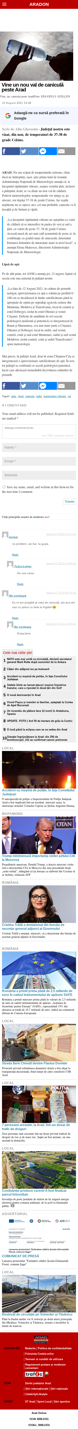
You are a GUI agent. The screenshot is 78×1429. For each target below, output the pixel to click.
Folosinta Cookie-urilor (39, 1353)
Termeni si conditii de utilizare (44, 1359)
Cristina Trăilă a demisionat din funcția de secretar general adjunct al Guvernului (33, 926)
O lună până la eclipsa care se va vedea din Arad (37, 729)
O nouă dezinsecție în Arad (24, 695)
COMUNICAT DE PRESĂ (20, 1256)
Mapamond (12, 813)
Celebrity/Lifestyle (36, 1394)
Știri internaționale (36, 1388)
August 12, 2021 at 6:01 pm (61, 534)
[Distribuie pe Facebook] (11, 151)
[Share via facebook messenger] (48, 151)
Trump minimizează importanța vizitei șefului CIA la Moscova (38, 857)
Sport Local (44, 1401)
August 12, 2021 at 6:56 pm (61, 563)
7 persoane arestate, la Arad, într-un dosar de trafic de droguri (36, 1126)
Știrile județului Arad (38, 1383)
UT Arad (30, 1401)
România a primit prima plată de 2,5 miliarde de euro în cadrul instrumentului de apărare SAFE (37, 992)
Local (8, 748)
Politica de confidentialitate (55, 1348)
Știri (7, 1383)
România (10, 882)
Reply (15, 554)
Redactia (30, 1348)
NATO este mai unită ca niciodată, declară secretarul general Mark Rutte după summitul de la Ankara (39, 661)
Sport (8, 1401)
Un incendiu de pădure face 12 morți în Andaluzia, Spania (38, 712)
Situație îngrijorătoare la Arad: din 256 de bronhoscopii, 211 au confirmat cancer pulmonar (37, 738)
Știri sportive (62, 1401)
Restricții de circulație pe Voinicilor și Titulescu (37, 1314)
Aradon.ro (12, 1348)
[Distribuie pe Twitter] (29, 151)
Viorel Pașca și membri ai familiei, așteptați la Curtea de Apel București (40, 704)
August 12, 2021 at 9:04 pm (61, 624)
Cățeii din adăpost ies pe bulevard (28, 669)
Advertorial (15, 1214)
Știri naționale (59, 1388)
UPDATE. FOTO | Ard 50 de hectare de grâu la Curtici (39, 720)
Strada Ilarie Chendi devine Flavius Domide (34, 1063)
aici (47, 517)
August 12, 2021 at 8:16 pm (61, 592)
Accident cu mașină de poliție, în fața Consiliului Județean (37, 678)
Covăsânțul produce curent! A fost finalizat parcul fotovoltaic (34, 1192)
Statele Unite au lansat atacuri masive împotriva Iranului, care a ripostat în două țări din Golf (36, 686)
